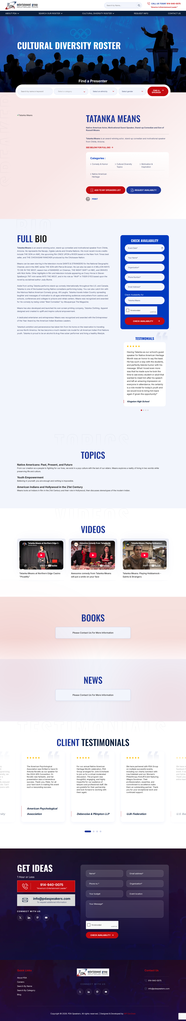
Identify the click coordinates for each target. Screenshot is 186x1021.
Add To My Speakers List (107, 190)
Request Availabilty (146, 190)
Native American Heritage (99, 175)
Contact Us (174, 13)
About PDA (11, 13)
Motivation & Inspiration (147, 165)
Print (95, 199)
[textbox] (71, 91)
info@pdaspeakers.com (51, 898)
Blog (19, 994)
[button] (141, 410)
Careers (20, 981)
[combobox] (71, 91)
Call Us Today (166, 3)
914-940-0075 (51, 884)
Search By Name (24, 986)
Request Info (141, 13)
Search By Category (26, 990)
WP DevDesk (130, 1013)
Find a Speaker (156, 91)
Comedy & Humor (100, 164)
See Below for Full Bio (98, 147)
